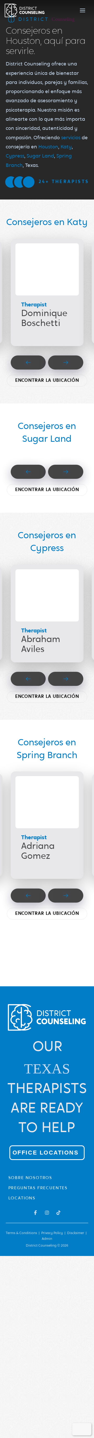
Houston (48, 147)
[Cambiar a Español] (85, 1429)
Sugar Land (40, 156)
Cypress (15, 156)
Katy (66, 147)
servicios (70, 138)
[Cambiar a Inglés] (78, 1429)
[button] (82, 10)
